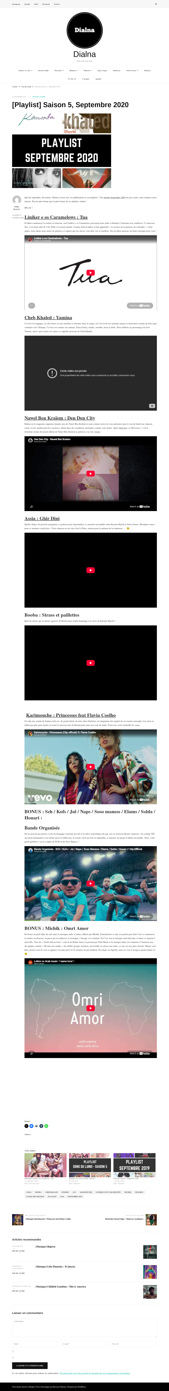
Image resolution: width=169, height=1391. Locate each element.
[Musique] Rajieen (45, 1246)
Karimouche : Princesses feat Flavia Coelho (71, 714)
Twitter (57, 4)
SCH (62, 1196)
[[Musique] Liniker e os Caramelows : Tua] (45, 1165)
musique (139, 1192)
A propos (85, 79)
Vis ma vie (72, 79)
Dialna (84, 54)
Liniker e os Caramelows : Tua (56, 216)
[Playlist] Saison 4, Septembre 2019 (126, 1178)
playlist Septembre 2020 (114, 197)
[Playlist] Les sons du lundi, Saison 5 (82, 1178)
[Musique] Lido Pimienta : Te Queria (55, 1266)
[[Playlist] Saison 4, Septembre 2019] (134, 1165)
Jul (74, 1192)
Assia (29, 1192)
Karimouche (86, 1192)
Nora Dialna (16, 208)
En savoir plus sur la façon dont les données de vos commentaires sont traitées (95, 1373)
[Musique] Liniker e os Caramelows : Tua (39, 1178)
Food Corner (131, 70)
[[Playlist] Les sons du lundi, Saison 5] (90, 1165)
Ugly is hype (102, 70)
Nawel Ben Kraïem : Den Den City (59, 417)
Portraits (58, 70)
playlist (52, 1196)
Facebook (46, 4)
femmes (65, 1192)
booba (38, 1192)
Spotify (27, 4)
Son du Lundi (43, 70)
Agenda (98, 79)
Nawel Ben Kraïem (35, 1196)
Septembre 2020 (75, 1196)
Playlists (147, 70)
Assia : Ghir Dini (42, 518)
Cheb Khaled (51, 1192)
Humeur (73, 70)
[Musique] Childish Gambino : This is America (61, 1286)
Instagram (16, 4)
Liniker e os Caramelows (108, 1192)
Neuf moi (123, 427)
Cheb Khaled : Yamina (48, 317)
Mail (36, 4)
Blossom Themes (59, 1386)
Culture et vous (24, 70)
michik (128, 1192)
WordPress (81, 1386)
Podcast (87, 70)
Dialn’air (117, 70)
